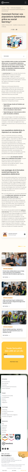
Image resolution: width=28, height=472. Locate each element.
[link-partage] (13, 30)
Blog (8, 8)
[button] (25, 2)
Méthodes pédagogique (16, 8)
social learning (6, 73)
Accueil (3, 8)
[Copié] (11, 29)
